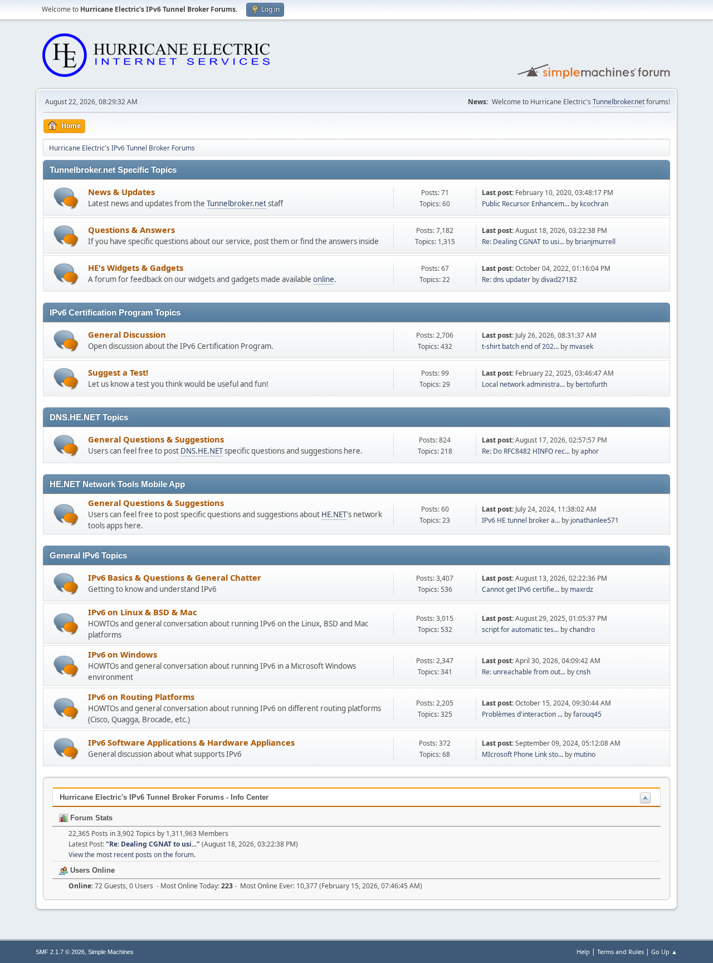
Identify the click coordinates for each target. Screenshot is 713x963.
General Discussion (127, 334)
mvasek (581, 346)
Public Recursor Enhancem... (525, 203)
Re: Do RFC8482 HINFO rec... (526, 451)
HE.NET (333, 514)
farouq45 (587, 714)
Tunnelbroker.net (618, 101)
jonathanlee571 (594, 520)
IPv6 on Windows (122, 654)
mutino (584, 754)
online (323, 279)
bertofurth (591, 384)
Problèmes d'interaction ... (522, 714)
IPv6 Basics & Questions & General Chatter (174, 577)
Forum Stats (90, 818)
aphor (589, 451)
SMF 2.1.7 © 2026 (60, 952)
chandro (582, 629)
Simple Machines (111, 952)
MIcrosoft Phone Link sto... (522, 754)
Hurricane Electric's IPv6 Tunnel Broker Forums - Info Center (164, 797)
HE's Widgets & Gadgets (135, 267)
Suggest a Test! (118, 372)
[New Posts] (66, 198)
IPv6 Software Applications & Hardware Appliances (191, 742)
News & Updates (121, 191)
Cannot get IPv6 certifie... (520, 589)
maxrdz (581, 589)
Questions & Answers (131, 229)
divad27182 (559, 279)
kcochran (594, 203)
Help (583, 951)
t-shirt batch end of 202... (520, 346)
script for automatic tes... (520, 629)
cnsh (583, 672)
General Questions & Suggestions (156, 439)
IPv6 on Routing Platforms (141, 696)
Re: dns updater (506, 279)
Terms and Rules (620, 951)
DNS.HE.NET (201, 451)
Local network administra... (523, 384)
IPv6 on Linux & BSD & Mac (142, 611)
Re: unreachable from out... (523, 672)
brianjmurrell (595, 241)
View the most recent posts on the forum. (132, 854)
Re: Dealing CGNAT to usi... (523, 241)
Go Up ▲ (664, 951)
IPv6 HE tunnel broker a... (521, 520)
